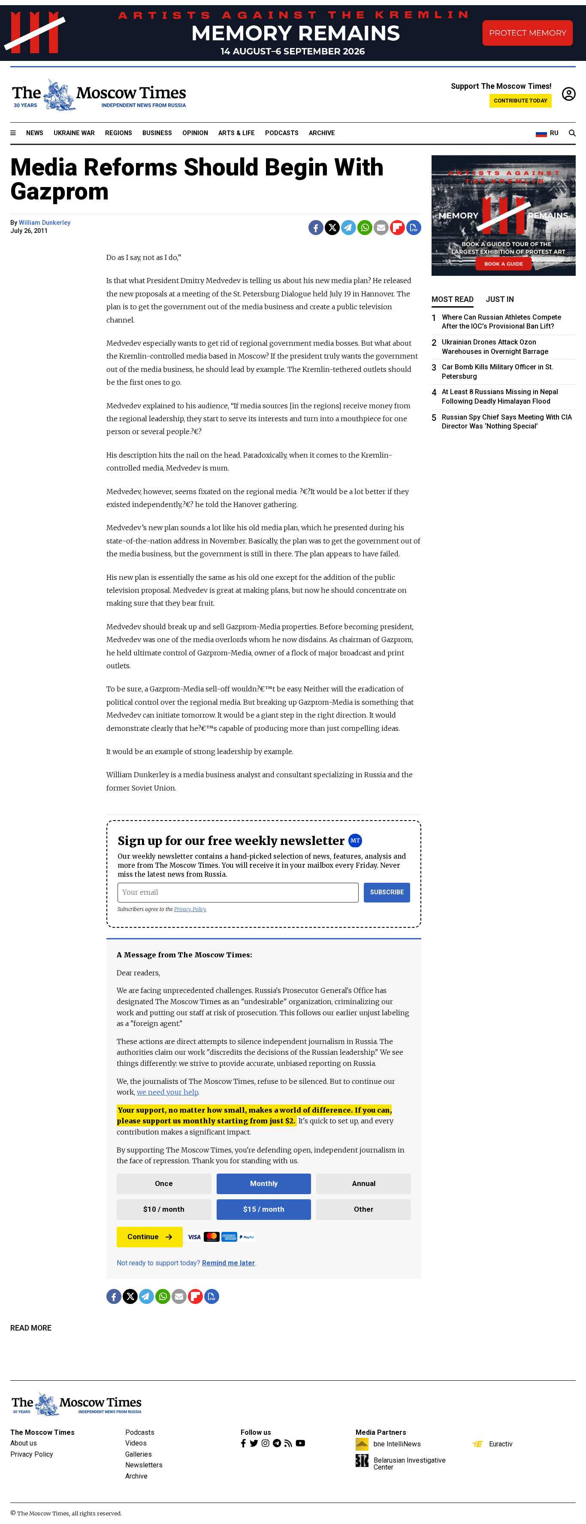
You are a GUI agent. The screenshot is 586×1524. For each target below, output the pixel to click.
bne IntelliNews (397, 1444)
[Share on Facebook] (315, 227)
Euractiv (501, 1444)
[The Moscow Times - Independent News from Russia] (98, 95)
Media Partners (381, 1432)
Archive (322, 133)
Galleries (138, 1454)
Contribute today (520, 100)
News (34, 133)
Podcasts (282, 133)
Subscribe (387, 892)
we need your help (167, 1092)
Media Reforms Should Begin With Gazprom (197, 179)
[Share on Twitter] (332, 227)
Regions (118, 133)
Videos (136, 1443)
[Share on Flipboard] (397, 227)
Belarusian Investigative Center (410, 1463)
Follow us (256, 1432)
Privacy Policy (190, 909)
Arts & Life (236, 133)
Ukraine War (74, 133)
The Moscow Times (42, 1432)
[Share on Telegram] (348, 227)
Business (157, 133)
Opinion (195, 133)
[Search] (572, 133)
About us (23, 1443)
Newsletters (144, 1465)
